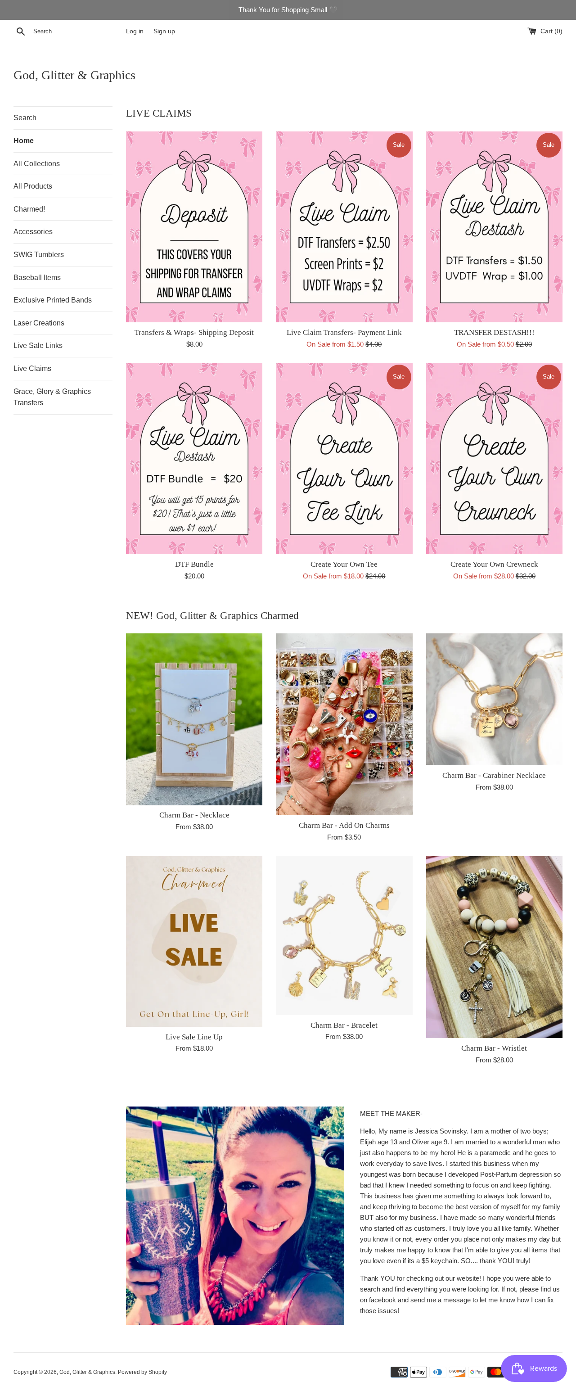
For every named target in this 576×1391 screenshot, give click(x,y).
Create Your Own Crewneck (494, 564)
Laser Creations (39, 323)
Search (25, 118)
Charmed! (29, 209)
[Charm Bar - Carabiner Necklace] (494, 699)
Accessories (33, 231)
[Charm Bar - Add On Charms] (344, 724)
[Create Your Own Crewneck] (494, 459)
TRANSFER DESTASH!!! (494, 332)
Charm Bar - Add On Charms (344, 825)
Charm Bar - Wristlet (494, 1048)
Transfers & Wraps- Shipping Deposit (194, 332)
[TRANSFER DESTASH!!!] (494, 227)
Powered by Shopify (142, 1372)
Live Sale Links (38, 345)
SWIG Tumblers (39, 254)
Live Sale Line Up (194, 1037)
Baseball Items (37, 277)
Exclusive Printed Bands (53, 300)
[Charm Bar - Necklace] (194, 719)
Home (24, 141)
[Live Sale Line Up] (194, 941)
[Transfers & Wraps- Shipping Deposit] (194, 227)
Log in (135, 31)
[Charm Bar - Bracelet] (344, 935)
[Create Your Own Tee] (344, 459)
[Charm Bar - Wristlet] (494, 947)
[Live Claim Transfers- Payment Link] (344, 227)
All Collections (37, 163)
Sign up (164, 31)
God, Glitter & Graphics (74, 75)
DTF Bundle (194, 564)
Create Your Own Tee (344, 564)
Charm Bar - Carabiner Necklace (494, 775)
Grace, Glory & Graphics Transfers (52, 397)
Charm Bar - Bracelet (344, 1025)
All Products (33, 186)
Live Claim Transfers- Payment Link (344, 332)
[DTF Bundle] (194, 459)
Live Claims (32, 368)
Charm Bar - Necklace (194, 815)
